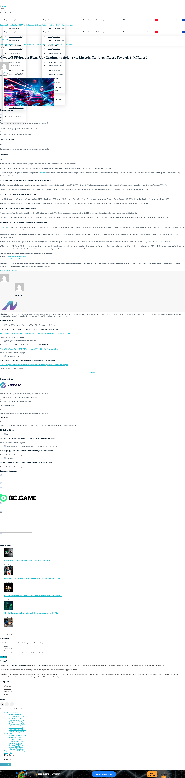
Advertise (5, 764)
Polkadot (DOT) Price (16, 749)
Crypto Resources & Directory (93, 20)
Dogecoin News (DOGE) (17, 724)
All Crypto (125, 20)
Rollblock (42, 173)
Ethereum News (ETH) (16, 716)
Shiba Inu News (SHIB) (16, 65)
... (5, 630)
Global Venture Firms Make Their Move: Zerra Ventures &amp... (33, 595)
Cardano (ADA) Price (16, 739)
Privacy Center (9, 694)
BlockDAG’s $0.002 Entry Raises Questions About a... (28, 561)
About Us (7, 686)
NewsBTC (3, 72)
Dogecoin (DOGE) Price (55, 74)
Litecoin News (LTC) (16, 728)
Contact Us (8, 691)
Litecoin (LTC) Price (16, 747)
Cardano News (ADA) (16, 722)
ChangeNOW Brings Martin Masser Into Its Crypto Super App (32, 578)
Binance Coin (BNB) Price (56, 28)
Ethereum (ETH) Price (54, 82)
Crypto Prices (47, 20)
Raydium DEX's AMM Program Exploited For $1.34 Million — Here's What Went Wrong (36, 25)
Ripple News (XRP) (15, 718)
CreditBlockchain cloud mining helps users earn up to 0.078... (31, 613)
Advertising (8, 689)
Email (6, 646)
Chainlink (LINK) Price (55, 65)
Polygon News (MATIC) (16, 116)
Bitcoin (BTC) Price (54, 49)
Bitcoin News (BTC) (15, 28)
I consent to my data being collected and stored (27, 653)
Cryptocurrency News (11, 20)
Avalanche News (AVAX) (16, 108)
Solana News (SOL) (15, 726)
